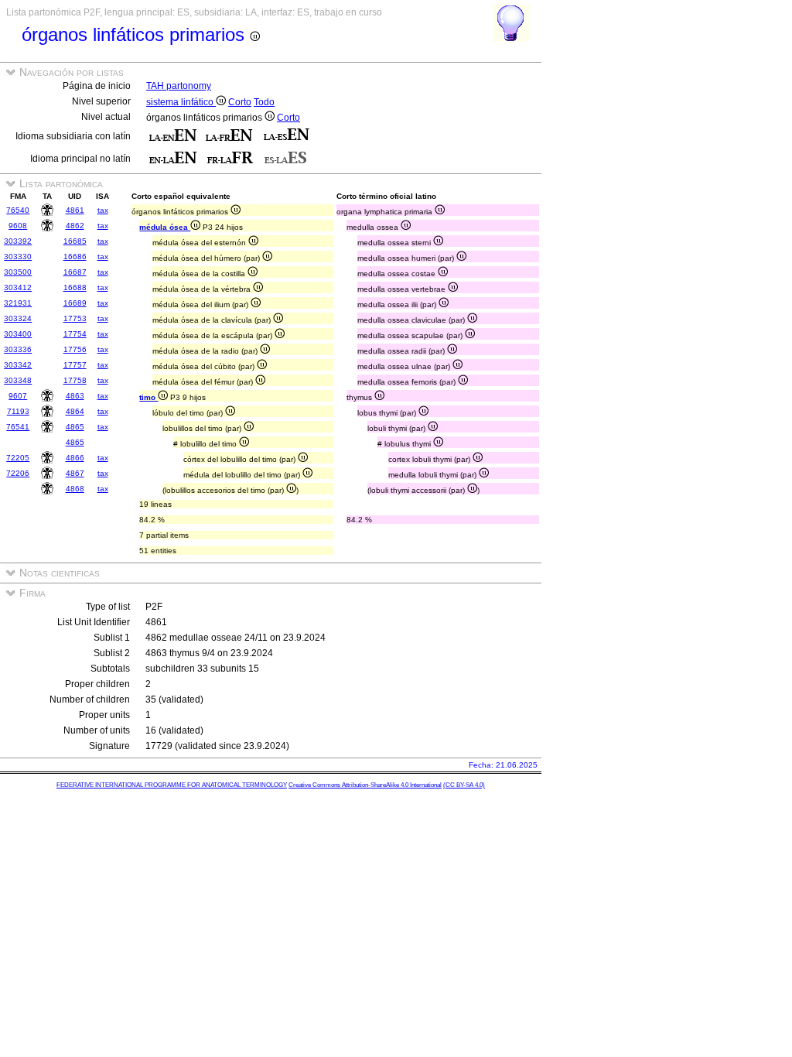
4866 (75, 457)
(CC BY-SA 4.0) (464, 785)
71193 (18, 411)
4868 (75, 488)
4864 (75, 411)
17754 (75, 334)
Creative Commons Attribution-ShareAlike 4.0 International (365, 785)
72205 (17, 457)
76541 (17, 426)
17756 (75, 349)
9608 (18, 225)
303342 (18, 365)
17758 (75, 380)
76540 (17, 210)
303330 (18, 256)
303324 (18, 318)
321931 (18, 303)
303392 (18, 241)
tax (102, 210)
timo (148, 397)
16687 (75, 272)
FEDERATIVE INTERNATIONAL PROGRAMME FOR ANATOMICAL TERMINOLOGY (171, 785)
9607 (18, 396)
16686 (75, 256)
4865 (75, 426)
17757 (75, 365)
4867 (75, 473)
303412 (18, 287)
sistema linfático (181, 102)
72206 (17, 473)
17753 (75, 318)
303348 (18, 380)
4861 (75, 210)
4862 (75, 225)
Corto (239, 102)
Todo (264, 102)
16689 (75, 303)
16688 (75, 287)
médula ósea (164, 227)
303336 (18, 349)
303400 (18, 334)
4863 (75, 396)
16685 (75, 241)
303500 (18, 272)
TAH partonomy (178, 85)
